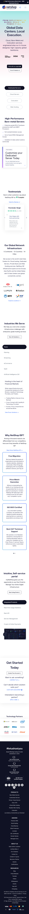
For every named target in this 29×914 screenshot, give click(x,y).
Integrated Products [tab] (10, 602)
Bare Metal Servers (14, 795)
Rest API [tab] (6, 613)
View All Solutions (14, 337)
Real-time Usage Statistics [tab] (12, 607)
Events (14, 883)
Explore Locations (14, 300)
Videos (14, 878)
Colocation (14, 810)
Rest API (14, 886)
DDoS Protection (14, 828)
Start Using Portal (14, 592)
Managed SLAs (14, 838)
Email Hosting (14, 823)
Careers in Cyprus (14, 856)
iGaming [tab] (6, 352)
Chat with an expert (13, 66)
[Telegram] (19, 785)
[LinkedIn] (13, 785)
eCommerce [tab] (8, 363)
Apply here (13, 700)
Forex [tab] (6, 347)
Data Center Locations (14, 846)
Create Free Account (14, 673)
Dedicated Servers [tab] (14, 88)
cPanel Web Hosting (14, 805)
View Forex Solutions (11, 412)
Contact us (14, 680)
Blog (14, 871)
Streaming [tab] (7, 358)
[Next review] (26, 217)
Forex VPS (14, 802)
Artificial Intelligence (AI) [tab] (11, 374)
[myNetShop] (20, 7)
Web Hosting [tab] (14, 107)
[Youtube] (22, 785)
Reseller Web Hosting (14, 807)
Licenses (14, 831)
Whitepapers (14, 881)
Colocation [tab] (14, 100)
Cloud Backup (14, 825)
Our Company (14, 851)
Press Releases (14, 873)
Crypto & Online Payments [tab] (12, 624)
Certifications (14, 864)
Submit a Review (13, 202)
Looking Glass (13, 849)
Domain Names (14, 836)
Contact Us (14, 854)
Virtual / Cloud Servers (14, 800)
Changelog (14, 888)
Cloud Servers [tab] (14, 94)
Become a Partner (14, 859)
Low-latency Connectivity (14, 812)
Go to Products (14, 70)
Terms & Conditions (17, 893)
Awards (14, 861)
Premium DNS (14, 820)
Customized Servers (14, 797)
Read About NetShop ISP (14, 450)
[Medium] (14, 787)
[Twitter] (9, 785)
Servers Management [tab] (11, 618)
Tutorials (14, 876)
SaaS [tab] (5, 369)
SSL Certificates (14, 833)
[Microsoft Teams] (16, 785)
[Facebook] (6, 785)
